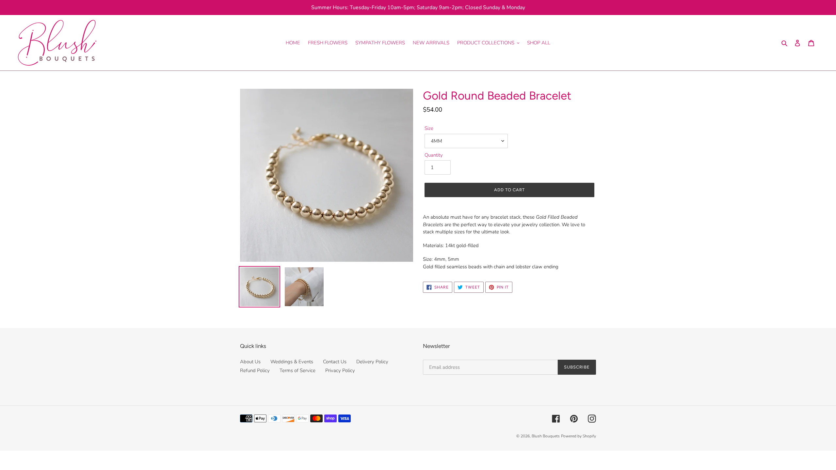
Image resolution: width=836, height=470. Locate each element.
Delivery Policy (372, 361)
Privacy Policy (340, 370)
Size (429, 128)
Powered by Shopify (578, 436)
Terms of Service (297, 370)
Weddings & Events (291, 361)
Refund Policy (255, 370)
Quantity (434, 155)
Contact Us (334, 361)
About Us (250, 361)
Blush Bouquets (546, 436)
